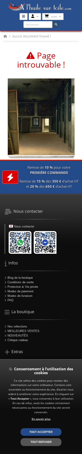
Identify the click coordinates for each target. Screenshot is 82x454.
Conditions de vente (21, 282)
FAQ (10, 300)
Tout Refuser (41, 441)
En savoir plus (41, 419)
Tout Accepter (41, 431)
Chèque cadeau (18, 340)
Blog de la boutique (20, 277)
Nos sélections (17, 326)
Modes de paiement (20, 291)
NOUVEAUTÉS (18, 335)
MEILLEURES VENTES (23, 331)
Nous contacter (24, 226)
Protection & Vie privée (23, 286)
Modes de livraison (20, 296)
